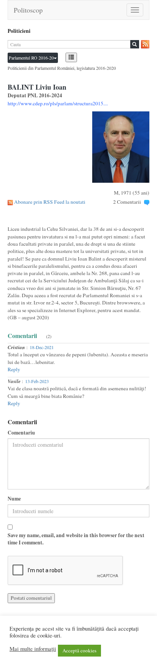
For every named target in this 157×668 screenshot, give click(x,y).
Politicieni (19, 31)
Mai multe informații (33, 648)
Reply (14, 369)
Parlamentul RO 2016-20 (31, 58)
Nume (14, 498)
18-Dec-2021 (42, 347)
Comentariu (21, 432)
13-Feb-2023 (37, 381)
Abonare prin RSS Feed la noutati (49, 201)
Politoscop (28, 9)
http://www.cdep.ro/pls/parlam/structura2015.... (58, 103)
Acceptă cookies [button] (79, 650)
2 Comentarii (127, 201)
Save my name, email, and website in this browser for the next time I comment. (76, 539)
